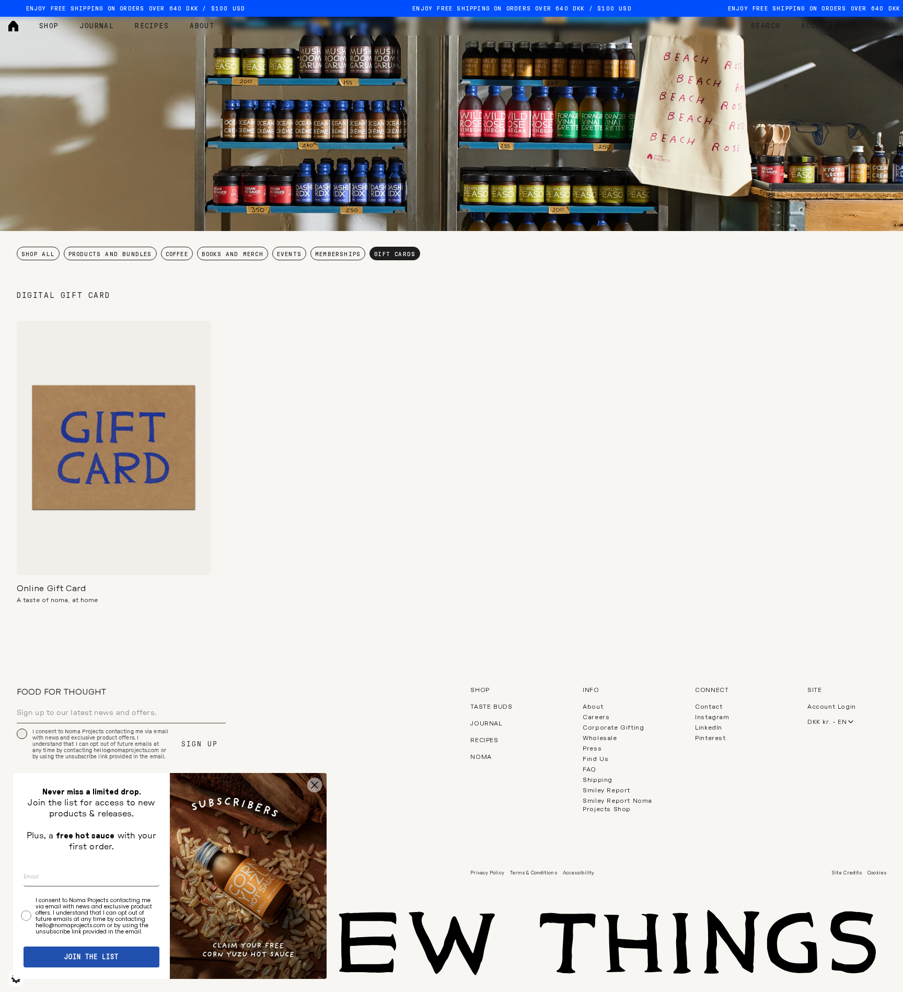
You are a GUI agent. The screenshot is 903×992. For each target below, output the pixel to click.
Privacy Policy (487, 873)
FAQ (589, 769)
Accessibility (578, 873)
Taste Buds (491, 706)
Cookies (876, 873)
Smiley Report (606, 790)
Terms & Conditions (533, 873)
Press (592, 748)
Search (765, 26)
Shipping (597, 780)
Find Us (595, 759)
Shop (49, 26)
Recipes (152, 26)
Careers (596, 717)
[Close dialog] (314, 785)
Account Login (831, 706)
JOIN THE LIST (91, 957)
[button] (113, 559)
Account (818, 26)
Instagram (712, 717)
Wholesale (600, 738)
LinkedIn (708, 727)
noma (480, 757)
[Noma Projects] (13, 26)
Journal (96, 26)
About (202, 26)
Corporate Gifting (613, 727)
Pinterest (710, 738)
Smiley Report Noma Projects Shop (617, 805)
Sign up (199, 744)
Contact (708, 706)
